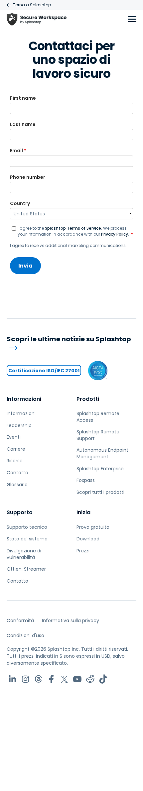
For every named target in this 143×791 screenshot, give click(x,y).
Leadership (19, 425)
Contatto (17, 472)
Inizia (83, 512)
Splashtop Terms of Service (73, 228)
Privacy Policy (114, 234)
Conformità (20, 620)
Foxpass (85, 480)
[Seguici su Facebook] (51, 679)
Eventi (14, 437)
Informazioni (24, 399)
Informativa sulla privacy (70, 620)
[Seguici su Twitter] (64, 679)
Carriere (16, 449)
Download (87, 538)
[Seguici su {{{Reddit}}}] (90, 679)
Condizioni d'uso (25, 635)
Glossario (17, 484)
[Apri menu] (132, 19)
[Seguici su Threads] (38, 679)
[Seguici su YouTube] (77, 679)
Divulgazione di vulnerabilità (24, 554)
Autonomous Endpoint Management (102, 453)
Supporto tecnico (27, 527)
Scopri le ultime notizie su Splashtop (69, 339)
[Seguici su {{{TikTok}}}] (103, 679)
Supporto (20, 512)
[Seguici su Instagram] (25, 679)
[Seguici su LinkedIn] (12, 679)
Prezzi (82, 550)
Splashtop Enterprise (100, 468)
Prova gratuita (92, 527)
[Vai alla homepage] (37, 19)
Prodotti (87, 399)
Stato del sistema (27, 538)
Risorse (15, 460)
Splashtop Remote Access (97, 416)
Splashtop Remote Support (97, 435)
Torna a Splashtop (32, 5)
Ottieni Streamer (26, 569)
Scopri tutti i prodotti (100, 492)
